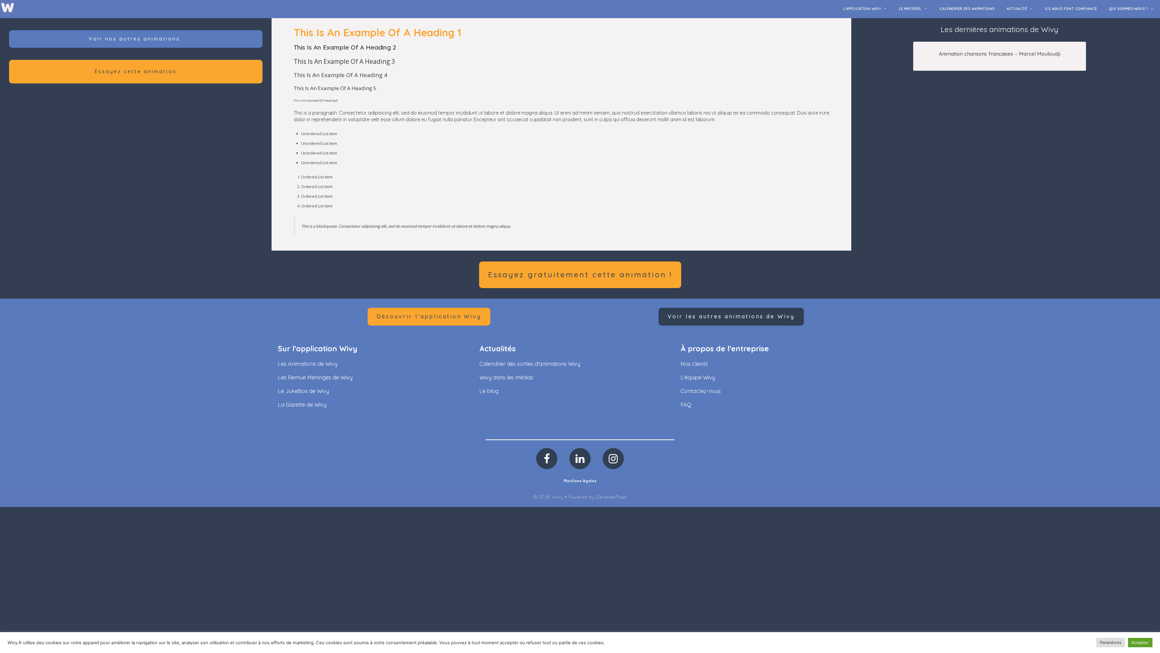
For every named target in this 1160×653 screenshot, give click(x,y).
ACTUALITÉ (1017, 9)
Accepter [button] (1140, 642)
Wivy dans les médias (506, 377)
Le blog (488, 391)
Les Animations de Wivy (307, 363)
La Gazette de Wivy (302, 404)
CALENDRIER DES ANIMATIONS (966, 9)
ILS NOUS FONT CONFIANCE (1071, 9)
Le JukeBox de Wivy (303, 391)
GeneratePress (611, 497)
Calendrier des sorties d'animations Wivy (529, 363)
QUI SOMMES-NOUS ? (1128, 9)
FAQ (686, 404)
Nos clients (694, 363)
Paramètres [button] (1110, 642)
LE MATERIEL (910, 9)
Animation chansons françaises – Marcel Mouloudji (999, 53)
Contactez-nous (701, 391)
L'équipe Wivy (698, 377)
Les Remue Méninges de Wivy (315, 377)
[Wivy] (7, 7)
